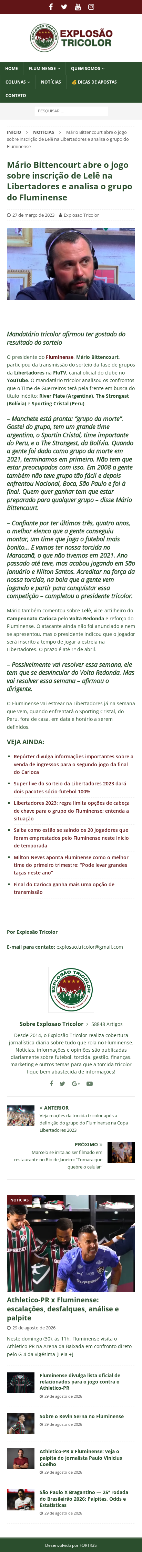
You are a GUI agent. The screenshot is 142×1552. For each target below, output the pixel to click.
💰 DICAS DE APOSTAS (94, 82)
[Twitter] (64, 7)
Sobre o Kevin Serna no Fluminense (82, 1416)
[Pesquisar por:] (71, 110)
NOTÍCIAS (51, 82)
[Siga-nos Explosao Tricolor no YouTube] (87, 1083)
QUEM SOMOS (85, 68)
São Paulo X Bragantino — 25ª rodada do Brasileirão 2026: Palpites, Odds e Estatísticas (84, 1498)
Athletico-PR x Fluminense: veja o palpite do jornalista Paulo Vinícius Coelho (81, 1457)
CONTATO (16, 95)
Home (11, 68)
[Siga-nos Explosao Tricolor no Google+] (73, 1083)
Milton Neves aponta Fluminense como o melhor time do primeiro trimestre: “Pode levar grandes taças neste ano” (71, 865)
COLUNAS (16, 82)
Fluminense (42, 68)
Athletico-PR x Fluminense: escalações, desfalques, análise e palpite (63, 1308)
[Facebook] (51, 7)
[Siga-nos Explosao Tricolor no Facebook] (51, 1083)
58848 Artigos (107, 1024)
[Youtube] (78, 7)
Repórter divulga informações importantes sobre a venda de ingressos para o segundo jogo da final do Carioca (73, 764)
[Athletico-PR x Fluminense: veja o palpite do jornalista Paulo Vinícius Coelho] (20, 1458)
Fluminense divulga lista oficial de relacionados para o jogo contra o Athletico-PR (80, 1381)
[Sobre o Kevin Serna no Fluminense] (20, 1423)
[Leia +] (65, 1354)
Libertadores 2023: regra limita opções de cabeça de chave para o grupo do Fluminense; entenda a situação (72, 811)
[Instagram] (91, 7)
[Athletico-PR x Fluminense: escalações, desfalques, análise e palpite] (71, 1243)
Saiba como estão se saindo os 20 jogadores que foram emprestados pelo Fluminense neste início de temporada (71, 838)
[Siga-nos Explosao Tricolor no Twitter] (59, 1083)
